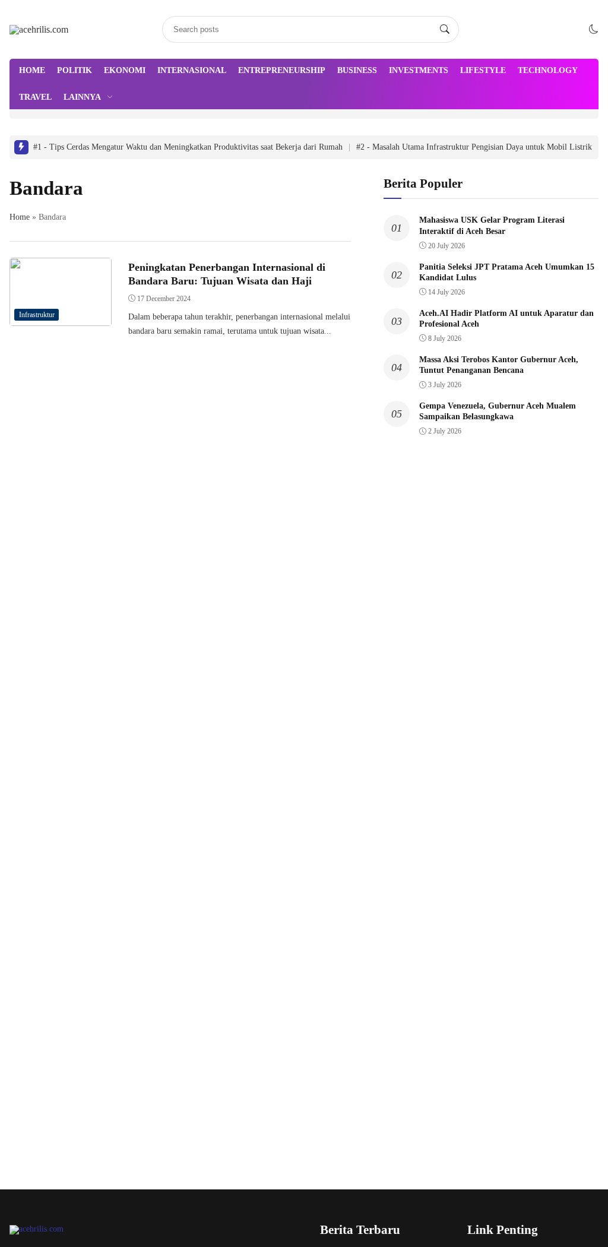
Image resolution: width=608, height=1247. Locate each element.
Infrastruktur (37, 315)
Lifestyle (483, 70)
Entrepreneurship (281, 70)
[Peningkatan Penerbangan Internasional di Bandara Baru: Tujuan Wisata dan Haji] (61, 317)
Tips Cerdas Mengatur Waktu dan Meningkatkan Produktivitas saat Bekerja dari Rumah (188, 147)
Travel (35, 97)
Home (32, 70)
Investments (418, 70)
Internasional (191, 70)
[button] (593, 29)
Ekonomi (124, 70)
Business (357, 70)
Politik (74, 70)
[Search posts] (444, 30)
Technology (548, 70)
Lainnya (82, 97)
